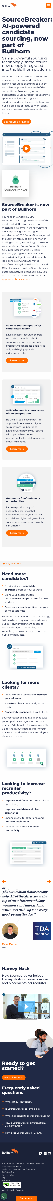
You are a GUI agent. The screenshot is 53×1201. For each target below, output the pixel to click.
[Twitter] (40, 1153)
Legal (4, 1178)
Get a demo (26, 1198)
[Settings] (4, 1196)
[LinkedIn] (49, 1153)
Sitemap (6, 1180)
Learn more (17, 360)
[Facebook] (45, 1153)
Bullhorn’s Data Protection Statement (18, 1169)
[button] (26, 1006)
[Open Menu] (48, 5)
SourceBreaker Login (16, 121)
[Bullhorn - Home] (10, 1151)
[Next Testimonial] (49, 882)
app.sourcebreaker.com (16, 279)
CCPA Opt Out (8, 1172)
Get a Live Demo (14, 1077)
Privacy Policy (8, 1175)
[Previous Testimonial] (4, 882)
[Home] (9, 6)
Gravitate (20, 1190)
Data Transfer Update (11, 1166)
